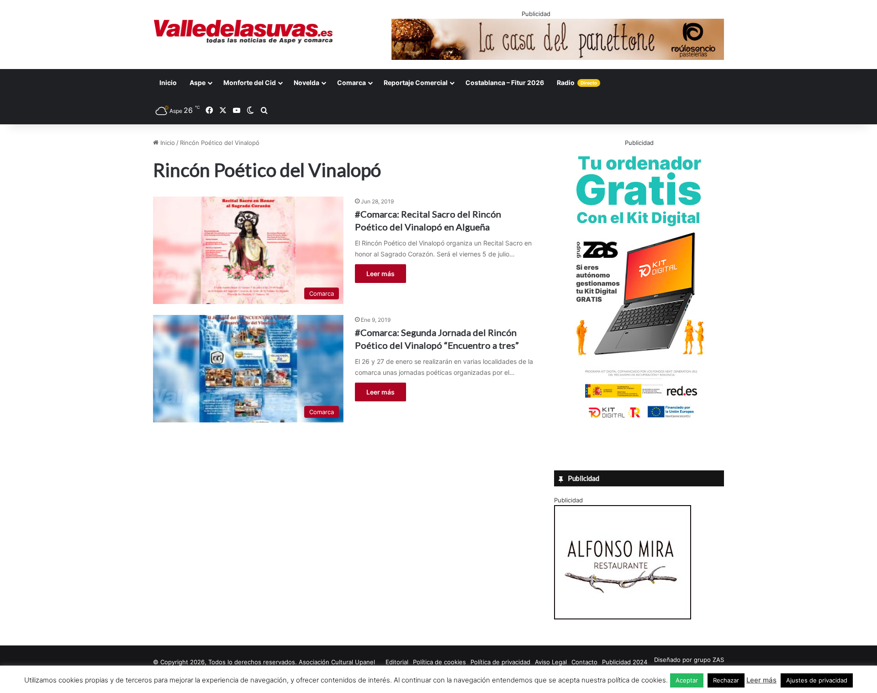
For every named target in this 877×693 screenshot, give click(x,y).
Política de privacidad (500, 662)
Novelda (306, 82)
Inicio (168, 82)
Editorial (397, 662)
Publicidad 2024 (624, 662)
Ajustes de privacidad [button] (816, 680)
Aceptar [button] (687, 680)
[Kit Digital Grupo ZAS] (639, 419)
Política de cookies (439, 662)
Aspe (198, 82)
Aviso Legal (551, 662)
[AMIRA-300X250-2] (622, 617)
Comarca (351, 82)
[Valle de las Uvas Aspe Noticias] (243, 31)
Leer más (380, 273)
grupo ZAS (709, 659)
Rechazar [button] (726, 680)
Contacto (584, 662)
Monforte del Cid (249, 82)
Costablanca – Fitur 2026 (504, 82)
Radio (577, 82)
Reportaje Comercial (416, 82)
